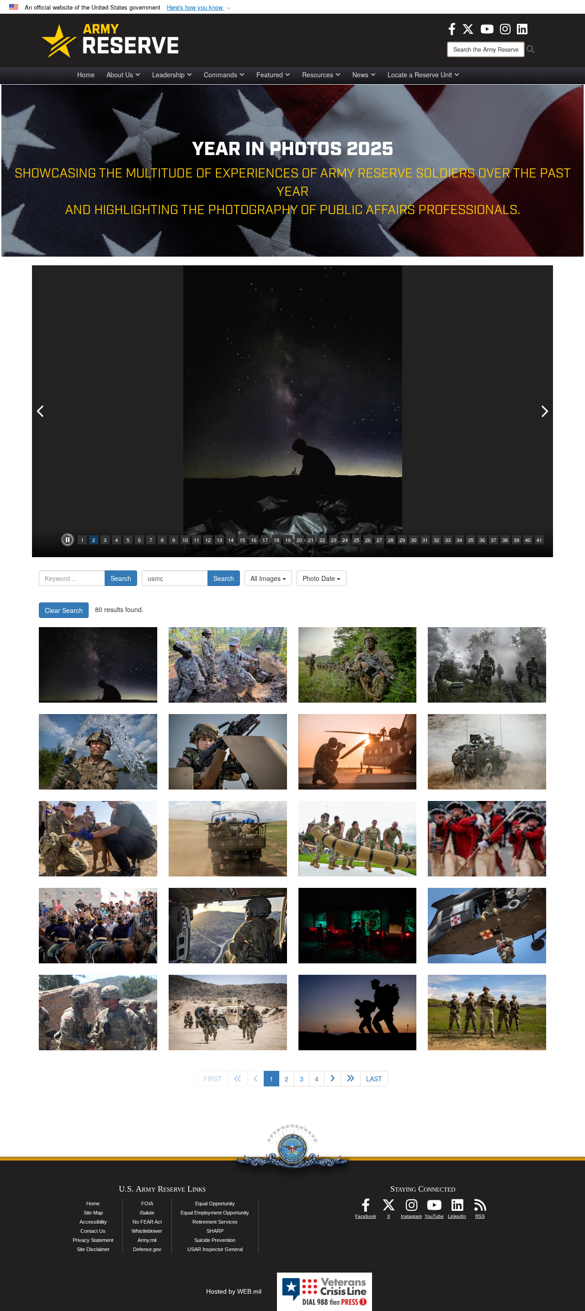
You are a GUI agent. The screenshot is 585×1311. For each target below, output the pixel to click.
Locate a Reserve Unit (420, 74)
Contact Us (93, 1231)
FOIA (147, 1203)
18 (276, 539)
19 (288, 539)
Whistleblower (147, 1231)
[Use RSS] (479, 1207)
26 (368, 539)
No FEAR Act (147, 1222)
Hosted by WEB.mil (233, 1291)
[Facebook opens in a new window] (452, 27)
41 (539, 539)
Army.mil (147, 1240)
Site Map (93, 1212)
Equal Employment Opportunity (215, 1212)
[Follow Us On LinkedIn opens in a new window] (457, 1207)
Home (86, 74)
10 (185, 539)
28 (391, 539)
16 (253, 539)
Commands (220, 74)
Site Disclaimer (93, 1249)
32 (436, 539)
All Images (266, 578)
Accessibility (93, 1222)
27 (379, 539)
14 (231, 539)
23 (333, 539)
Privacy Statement (93, 1240)
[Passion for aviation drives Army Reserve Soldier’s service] (228, 925)
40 (528, 539)
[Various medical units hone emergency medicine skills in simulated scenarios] (357, 925)
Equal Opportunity (215, 1203)
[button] (200, 7)
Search (121, 578)
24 (345, 539)
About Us (119, 74)
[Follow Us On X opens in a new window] (388, 1207)
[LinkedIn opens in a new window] (522, 27)
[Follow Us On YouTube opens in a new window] (434, 1207)
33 (448, 539)
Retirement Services (215, 1222)
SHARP (215, 1231)
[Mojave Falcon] (228, 1012)
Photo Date (320, 578)
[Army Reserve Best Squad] (487, 1012)
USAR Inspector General (215, 1249)
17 (265, 539)
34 (459, 539)
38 (505, 539)
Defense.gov (147, 1249)
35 (470, 539)
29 (402, 539)
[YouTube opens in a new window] (487, 27)
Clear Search (64, 610)
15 (242, 539)
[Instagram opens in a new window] (505, 27)
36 (482, 539)
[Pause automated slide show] (67, 539)
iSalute (147, 1212)
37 (493, 539)
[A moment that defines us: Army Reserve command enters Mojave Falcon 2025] (98, 1012)
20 (299, 539)
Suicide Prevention (214, 1240)
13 (219, 539)
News (360, 74)
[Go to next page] (332, 1078)
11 (196, 539)
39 (516, 539)
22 (322, 539)
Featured (269, 74)
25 (356, 539)
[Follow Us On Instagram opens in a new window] (411, 1207)
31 (425, 539)
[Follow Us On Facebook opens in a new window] (365, 1207)
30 (413, 539)
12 (208, 539)
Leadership (168, 74)
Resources (317, 74)
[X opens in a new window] (468, 27)
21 (311, 539)
